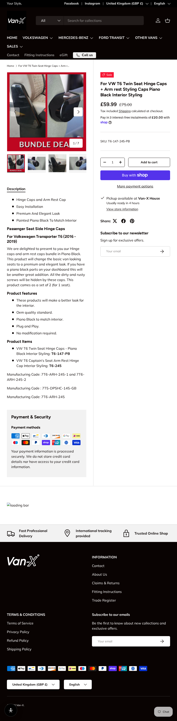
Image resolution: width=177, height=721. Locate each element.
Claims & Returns (106, 583)
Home (10, 65)
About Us (99, 574)
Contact (13, 55)
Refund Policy (18, 640)
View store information (122, 209)
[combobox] (90, 20)
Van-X (20, 705)
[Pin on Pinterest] (132, 221)
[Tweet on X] (115, 221)
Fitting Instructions (39, 55)
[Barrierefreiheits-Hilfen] (10, 710)
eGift (64, 55)
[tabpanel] (46, 298)
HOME (12, 37)
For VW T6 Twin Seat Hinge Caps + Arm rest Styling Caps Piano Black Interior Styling (44, 65)
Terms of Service (20, 623)
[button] (167, 20)
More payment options (135, 186)
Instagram (92, 3)
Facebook (71, 3)
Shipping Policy (19, 649)
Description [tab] (16, 189)
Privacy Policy (18, 632)
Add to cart (149, 162)
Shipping (125, 111)
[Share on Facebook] (123, 221)
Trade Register (104, 600)
